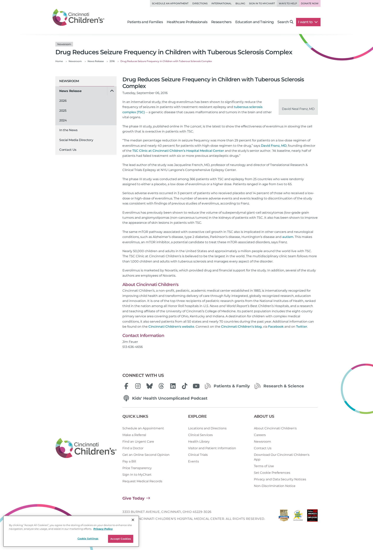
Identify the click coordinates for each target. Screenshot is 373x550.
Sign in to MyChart (262, 3)
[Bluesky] (149, 386)
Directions (199, 3)
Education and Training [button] (254, 22)
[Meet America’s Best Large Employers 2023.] (312, 516)
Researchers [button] (221, 22)
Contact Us (67, 150)
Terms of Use (264, 466)
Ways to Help (288, 3)
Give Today (133, 498)
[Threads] (161, 386)
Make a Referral (134, 435)
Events (193, 461)
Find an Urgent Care (138, 441)
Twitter (301, 326)
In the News (68, 130)
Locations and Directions (207, 428)
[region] (71, 531)
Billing (240, 3)
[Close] (133, 520)
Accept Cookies (120, 538)
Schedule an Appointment (170, 3)
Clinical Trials (198, 455)
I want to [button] (305, 22)
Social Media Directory (76, 140)
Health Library (199, 441)
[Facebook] (126, 386)
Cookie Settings (88, 538)
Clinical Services (200, 435)
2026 (63, 101)
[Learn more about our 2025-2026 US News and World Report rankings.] (284, 516)
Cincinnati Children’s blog (241, 326)
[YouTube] (196, 386)
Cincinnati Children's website (171, 326)
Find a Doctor (132, 448)
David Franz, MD (274, 145)
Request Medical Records (142, 481)
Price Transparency (137, 468)
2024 (63, 120)
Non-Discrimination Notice (274, 486)
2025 (62, 110)
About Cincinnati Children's (275, 428)
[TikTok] (184, 386)
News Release (70, 91)
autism (287, 237)
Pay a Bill (129, 461)
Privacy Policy (103, 529)
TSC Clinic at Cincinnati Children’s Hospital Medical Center (178, 151)
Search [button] (283, 22)
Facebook (276, 326)
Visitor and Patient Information (212, 448)
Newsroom (69, 81)
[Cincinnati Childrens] (86, 448)
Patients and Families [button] (145, 22)
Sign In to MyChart (137, 474)
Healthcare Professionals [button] (187, 22)
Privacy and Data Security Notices (280, 479)
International (221, 3)
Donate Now (310, 3)
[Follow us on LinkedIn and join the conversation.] (173, 386)
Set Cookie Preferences (272, 473)
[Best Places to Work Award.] (298, 516)
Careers (260, 435)
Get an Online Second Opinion (146, 455)
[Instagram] (138, 386)
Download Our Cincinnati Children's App (281, 457)
